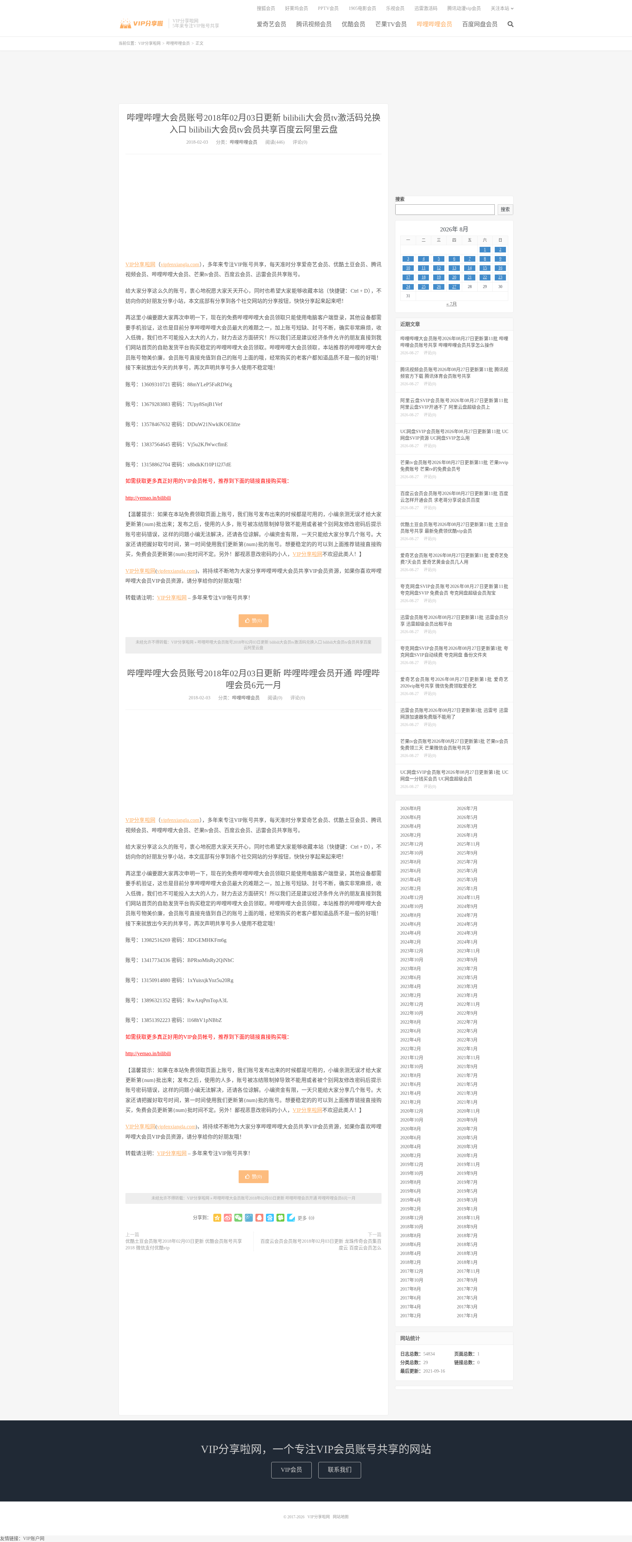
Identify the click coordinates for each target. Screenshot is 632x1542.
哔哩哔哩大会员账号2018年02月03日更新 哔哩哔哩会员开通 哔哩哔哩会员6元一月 (284, 1198)
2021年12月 (411, 1057)
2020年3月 (467, 1146)
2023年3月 (467, 986)
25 (424, 286)
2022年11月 (468, 1004)
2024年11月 (468, 897)
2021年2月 (410, 1102)
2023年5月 (467, 977)
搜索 (400, 199)
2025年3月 (467, 879)
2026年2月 (410, 835)
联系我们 (340, 1470)
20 (454, 277)
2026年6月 (410, 817)
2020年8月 (410, 1128)
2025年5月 (467, 870)
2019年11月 (468, 1164)
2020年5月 (467, 1137)
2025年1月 (467, 888)
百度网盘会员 (480, 24)
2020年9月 (467, 1120)
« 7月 (451, 304)
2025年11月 (468, 844)
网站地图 (341, 1517)
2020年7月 (467, 1128)
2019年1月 (467, 1209)
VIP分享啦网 (141, 23)
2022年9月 (467, 1013)
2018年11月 (468, 1217)
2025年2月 (410, 888)
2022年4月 (410, 1039)
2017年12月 (411, 1271)
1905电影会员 (362, 8)
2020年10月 (411, 1120)
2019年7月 (467, 1182)
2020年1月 (467, 1155)
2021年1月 (467, 1102)
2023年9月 (467, 959)
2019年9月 (467, 1173)
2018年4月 (410, 1253)
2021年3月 (467, 1093)
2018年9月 (467, 1226)
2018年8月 (410, 1235)
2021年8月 (410, 1075)
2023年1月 (467, 995)
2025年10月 (411, 853)
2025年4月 (410, 879)
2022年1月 (467, 1048)
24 (408, 286)
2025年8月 (410, 861)
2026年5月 (467, 817)
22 (485, 277)
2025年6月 (410, 870)
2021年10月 (411, 1066)
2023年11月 (468, 950)
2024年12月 (411, 897)
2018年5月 (467, 1244)
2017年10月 (411, 1280)
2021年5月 (467, 1084)
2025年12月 (411, 844)
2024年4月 (410, 933)
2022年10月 (411, 1013)
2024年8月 (410, 915)
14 (470, 268)
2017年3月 (467, 1306)
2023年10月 (411, 959)
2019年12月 (411, 1164)
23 (500, 277)
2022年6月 (410, 1031)
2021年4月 (410, 1093)
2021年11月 (468, 1057)
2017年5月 (467, 1297)
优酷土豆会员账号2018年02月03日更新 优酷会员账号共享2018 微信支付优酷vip (183, 1244)
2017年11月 (468, 1271)
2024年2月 (410, 942)
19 (439, 277)
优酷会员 (353, 24)
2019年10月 (411, 1173)
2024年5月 (467, 924)
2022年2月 (410, 1048)
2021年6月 (410, 1084)
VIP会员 (291, 1470)
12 (439, 268)
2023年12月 (411, 950)
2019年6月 (410, 1191)
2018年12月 (411, 1217)
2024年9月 (467, 906)
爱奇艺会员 (271, 24)
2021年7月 (467, 1075)
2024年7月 (467, 915)
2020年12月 (411, 1111)
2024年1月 (467, 942)
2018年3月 (467, 1253)
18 (424, 277)
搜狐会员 (266, 8)
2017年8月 (410, 1289)
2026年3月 (467, 826)
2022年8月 (410, 1022)
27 (454, 286)
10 (408, 268)
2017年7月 (467, 1289)
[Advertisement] (316, 77)
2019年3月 (467, 1200)
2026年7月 (467, 808)
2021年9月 (467, 1066)
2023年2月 (410, 995)
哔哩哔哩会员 (434, 24)
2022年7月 (467, 1022)
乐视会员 (395, 8)
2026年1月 (467, 835)
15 (485, 268)
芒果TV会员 (391, 24)
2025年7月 (467, 861)
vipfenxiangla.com (180, 264)
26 (439, 286)
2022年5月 (467, 1031)
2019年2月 (410, 1209)
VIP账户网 (33, 1538)
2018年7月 (467, 1235)
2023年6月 (410, 977)
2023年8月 (410, 968)
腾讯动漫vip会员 (464, 8)
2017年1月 (467, 1315)
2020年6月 (410, 1137)
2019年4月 (410, 1200)
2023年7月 (467, 968)
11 (424, 268)
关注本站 (500, 8)
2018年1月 (467, 1262)
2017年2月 (410, 1315)
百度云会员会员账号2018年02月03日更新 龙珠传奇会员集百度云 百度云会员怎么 (321, 1244)
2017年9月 (467, 1280)
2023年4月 (410, 986)
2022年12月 (411, 1004)
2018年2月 (410, 1262)
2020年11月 (468, 1111)
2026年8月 (410, 808)
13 (454, 268)
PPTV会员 (328, 8)
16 (500, 268)
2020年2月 (410, 1155)
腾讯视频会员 (314, 24)
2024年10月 (411, 906)
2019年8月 (410, 1182)
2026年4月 (410, 826)
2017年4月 (410, 1306)
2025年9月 (467, 853)
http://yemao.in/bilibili (148, 498)
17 (408, 277)
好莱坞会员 (296, 8)
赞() (257, 620)
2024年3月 (467, 933)
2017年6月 (410, 1297)
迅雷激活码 (425, 8)
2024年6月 (410, 924)
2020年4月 (410, 1146)
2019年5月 (467, 1191)
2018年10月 (411, 1226)
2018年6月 (410, 1244)
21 (470, 277)
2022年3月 (467, 1039)
